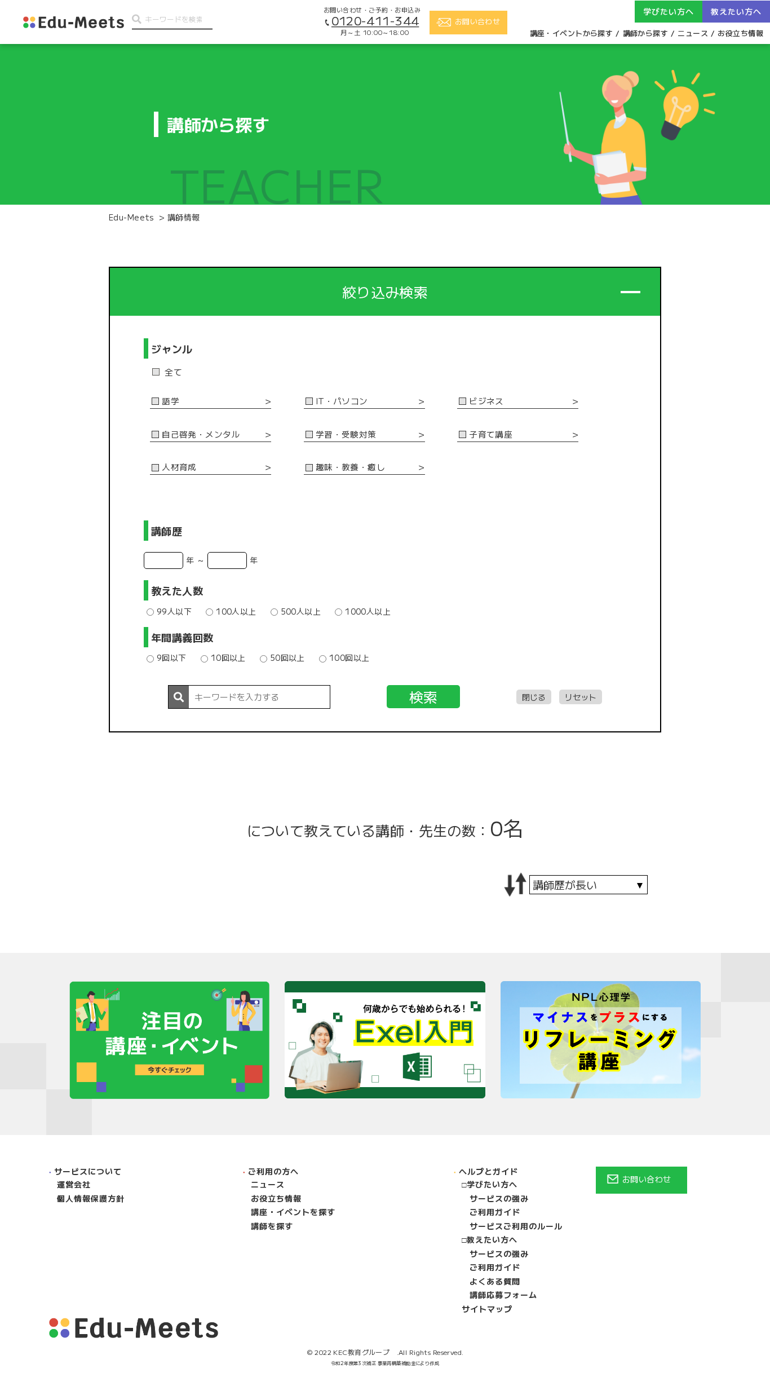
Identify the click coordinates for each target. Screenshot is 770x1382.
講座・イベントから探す (571, 33)
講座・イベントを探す (293, 1211)
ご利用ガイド (495, 1211)
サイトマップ (487, 1308)
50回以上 (287, 657)
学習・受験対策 (346, 434)
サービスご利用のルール (516, 1225)
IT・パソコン (342, 401)
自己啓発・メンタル (201, 434)
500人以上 (301, 611)
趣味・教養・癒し (350, 467)
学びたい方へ (492, 1184)
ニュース (693, 33)
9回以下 (172, 657)
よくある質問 (495, 1281)
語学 (170, 401)
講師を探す (272, 1225)
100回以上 (349, 657)
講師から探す (646, 33)
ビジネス (486, 401)
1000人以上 (368, 611)
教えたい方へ (492, 1239)
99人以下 (174, 611)
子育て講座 (490, 434)
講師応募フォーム (503, 1294)
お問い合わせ (646, 1179)
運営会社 (74, 1184)
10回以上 (228, 657)
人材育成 (179, 467)
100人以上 (236, 611)
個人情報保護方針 (91, 1198)
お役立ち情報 (740, 33)
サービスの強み (499, 1198)
